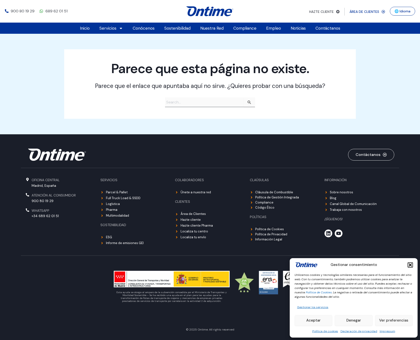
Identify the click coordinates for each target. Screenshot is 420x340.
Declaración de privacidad (359, 331)
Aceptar (313, 320)
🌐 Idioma (402, 11)
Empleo (273, 28)
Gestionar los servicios (312, 307)
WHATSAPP (40, 210)
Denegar (353, 320)
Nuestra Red (212, 28)
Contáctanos (327, 28)
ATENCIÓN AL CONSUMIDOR (54, 195)
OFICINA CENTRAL (46, 180)
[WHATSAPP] (27, 210)
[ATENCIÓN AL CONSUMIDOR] (27, 194)
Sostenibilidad (177, 28)
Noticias (298, 28)
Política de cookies (325, 331)
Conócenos (144, 28)
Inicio (85, 28)
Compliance (244, 28)
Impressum (387, 331)
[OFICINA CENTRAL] (27, 179)
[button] (410, 265)
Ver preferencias (393, 320)
